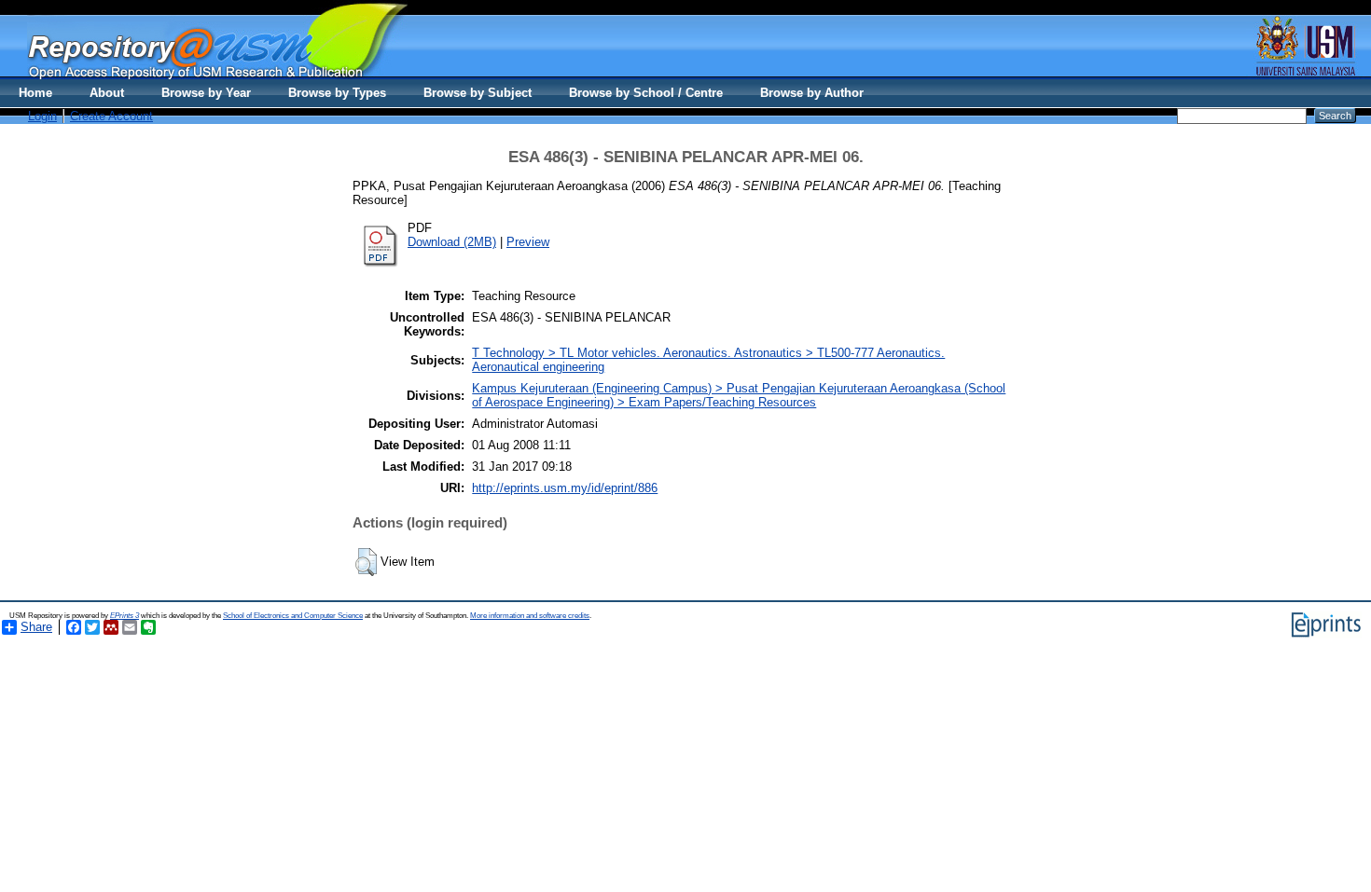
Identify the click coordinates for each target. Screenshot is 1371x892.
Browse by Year (206, 93)
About (107, 93)
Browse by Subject (477, 93)
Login (42, 116)
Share (36, 627)
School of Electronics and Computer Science (293, 615)
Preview (527, 242)
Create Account (111, 116)
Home (35, 93)
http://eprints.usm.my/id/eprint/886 (565, 488)
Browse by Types (337, 93)
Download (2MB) (452, 242)
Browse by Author (812, 93)
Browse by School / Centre (646, 93)
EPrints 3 (124, 615)
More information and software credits (529, 615)
